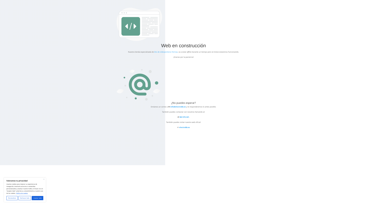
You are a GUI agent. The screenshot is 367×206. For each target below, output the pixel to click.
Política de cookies (22, 193)
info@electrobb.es (178, 107)
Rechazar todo (24, 198)
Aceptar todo (37, 198)
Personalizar (12, 198)
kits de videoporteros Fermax (166, 52)
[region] (25, 190)
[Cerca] (44, 179)
